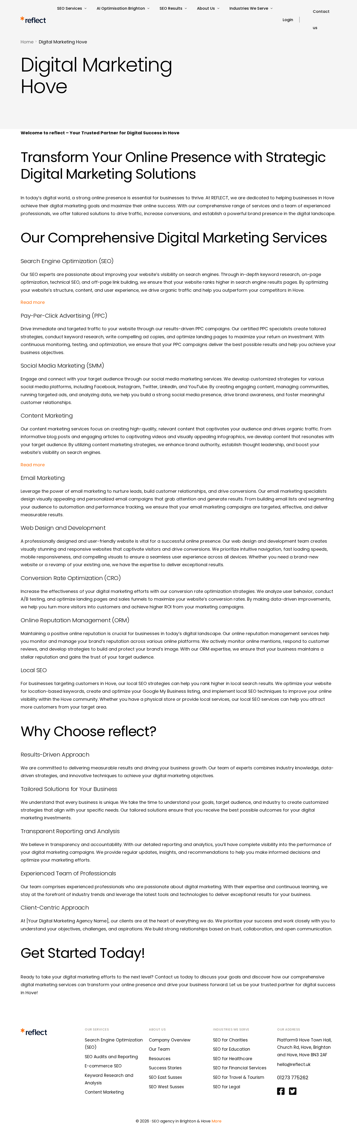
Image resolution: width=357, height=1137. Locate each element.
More (216, 1121)
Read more (33, 302)
